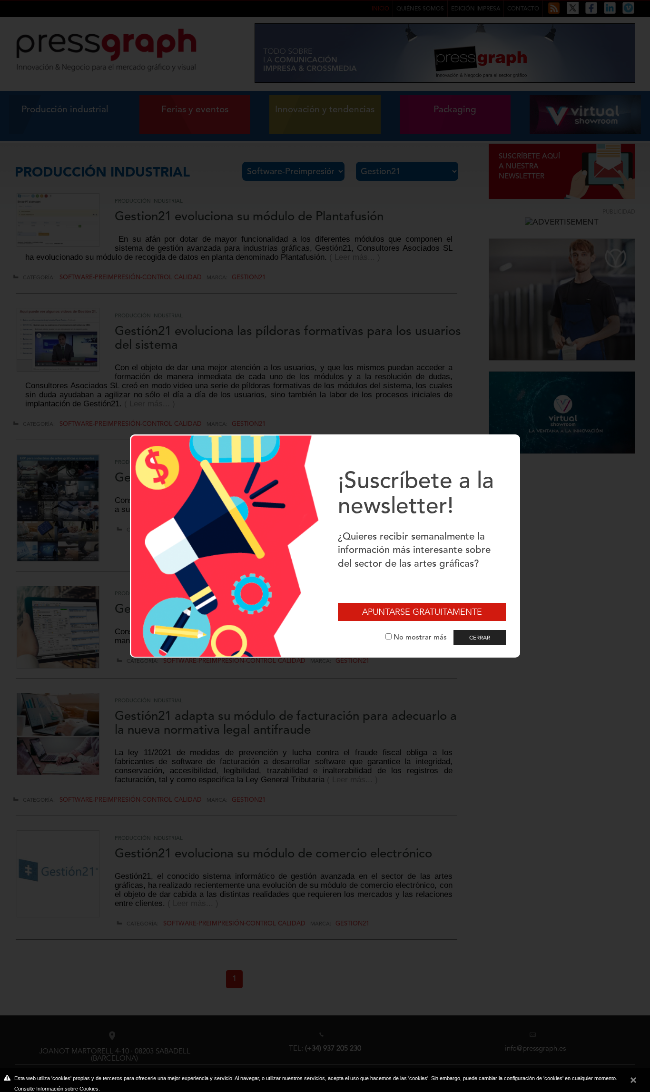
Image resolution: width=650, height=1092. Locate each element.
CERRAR (479, 637)
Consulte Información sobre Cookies (56, 1089)
